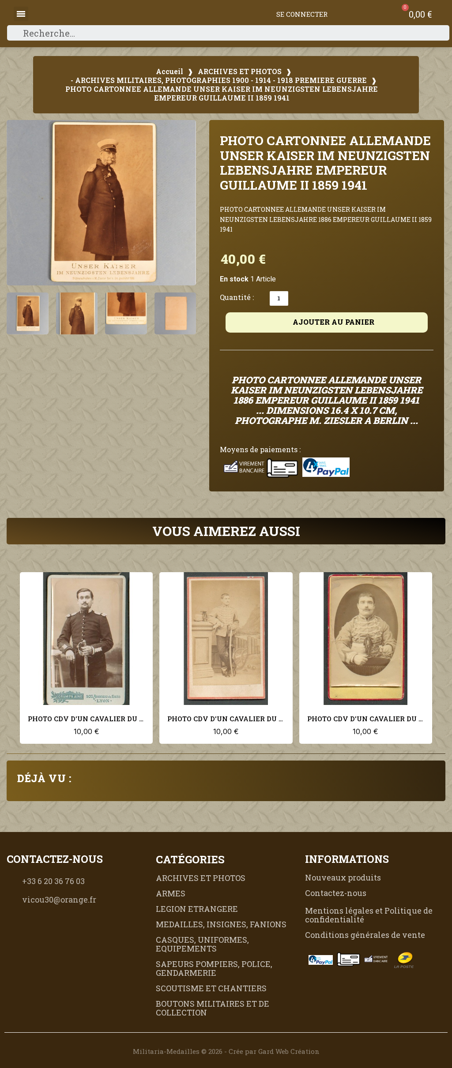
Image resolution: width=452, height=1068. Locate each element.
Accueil (169, 71)
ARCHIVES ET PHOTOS (240, 71)
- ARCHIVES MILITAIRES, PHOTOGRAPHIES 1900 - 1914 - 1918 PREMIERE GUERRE (219, 80)
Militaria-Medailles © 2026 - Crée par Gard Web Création (226, 1051)
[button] (18, 203)
